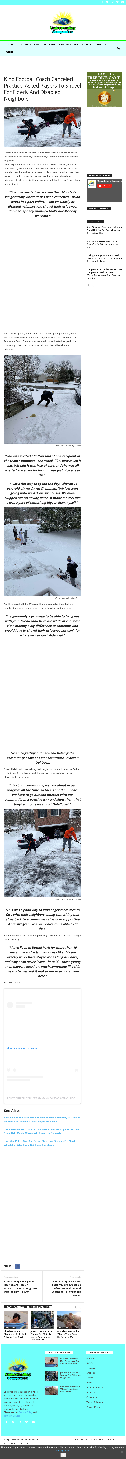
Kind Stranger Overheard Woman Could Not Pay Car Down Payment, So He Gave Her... (104, 230)
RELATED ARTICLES (15, 1307)
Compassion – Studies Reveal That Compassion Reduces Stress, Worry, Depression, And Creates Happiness (104, 274)
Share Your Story (68, 44)
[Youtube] (123, 2)
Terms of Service (94, 1402)
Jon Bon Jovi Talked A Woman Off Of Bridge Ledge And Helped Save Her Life (42, 1335)
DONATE (9, 52)
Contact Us (101, 44)
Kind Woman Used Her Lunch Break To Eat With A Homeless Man (102, 244)
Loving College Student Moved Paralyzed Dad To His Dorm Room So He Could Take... (104, 258)
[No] (122, 1452)
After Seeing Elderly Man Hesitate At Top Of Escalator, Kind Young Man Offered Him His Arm (20, 1286)
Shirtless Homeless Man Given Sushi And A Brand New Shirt (15, 1334)
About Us (86, 44)
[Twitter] (117, 2)
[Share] (112, 2)
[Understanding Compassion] (63, 22)
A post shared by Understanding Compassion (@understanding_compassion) (56, 1098)
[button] (119, 48)
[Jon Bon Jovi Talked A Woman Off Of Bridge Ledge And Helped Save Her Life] (42, 1320)
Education (25, 44)
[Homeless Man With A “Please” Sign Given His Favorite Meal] (69, 1320)
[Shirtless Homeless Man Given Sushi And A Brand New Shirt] (16, 1320)
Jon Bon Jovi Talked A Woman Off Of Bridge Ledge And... (70, 1375)
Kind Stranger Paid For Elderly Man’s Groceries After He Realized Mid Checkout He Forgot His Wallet (66, 1288)
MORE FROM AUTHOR (39, 1307)
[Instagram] (107, 2)
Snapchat (90, 1373)
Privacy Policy (93, 1407)
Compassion (10, 1328)
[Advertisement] (63, 64)
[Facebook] (102, 2)
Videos (52, 44)
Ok (63, 1455)
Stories (9, 44)
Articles (38, 44)
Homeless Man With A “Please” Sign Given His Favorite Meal (68, 1334)
